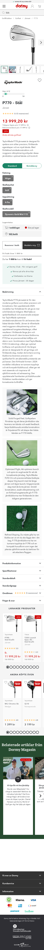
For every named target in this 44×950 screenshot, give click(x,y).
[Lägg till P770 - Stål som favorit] (40, 80)
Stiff (7, 190)
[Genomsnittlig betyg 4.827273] (29, 720)
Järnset (27, 18)
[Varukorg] (39, 6)
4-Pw (7, 202)
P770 (36, 18)
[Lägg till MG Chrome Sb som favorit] (6, 682)
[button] (10, 666)
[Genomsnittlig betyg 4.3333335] (29, 652)
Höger (8, 178)
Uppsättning (8, 196)
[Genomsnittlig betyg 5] (7, 114)
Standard (12, 165)
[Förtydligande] (28, 125)
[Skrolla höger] (41, 42)
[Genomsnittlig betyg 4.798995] (9, 720)
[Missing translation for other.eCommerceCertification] (9, 900)
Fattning (6, 172)
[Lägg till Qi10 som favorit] (25, 682)
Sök (7, 12)
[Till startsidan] (21, 6)
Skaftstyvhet (8, 184)
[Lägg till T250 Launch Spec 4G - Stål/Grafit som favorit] (25, 616)
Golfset (18, 18)
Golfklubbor (7, 18)
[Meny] (4, 6)
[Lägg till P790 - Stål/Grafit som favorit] (6, 616)
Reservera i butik (12, 245)
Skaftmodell (8, 208)
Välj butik (13, 234)
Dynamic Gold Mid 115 (16, 214)
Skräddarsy (31, 165)
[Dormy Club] (32, 6)
